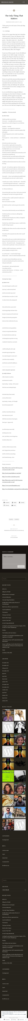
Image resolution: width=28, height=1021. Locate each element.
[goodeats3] (8, 788)
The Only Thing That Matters (8, 600)
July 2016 (4, 673)
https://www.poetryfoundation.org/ (11, 485)
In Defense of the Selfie (7, 652)
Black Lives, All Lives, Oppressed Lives (10, 606)
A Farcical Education (6, 597)
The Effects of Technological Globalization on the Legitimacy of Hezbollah (12, 636)
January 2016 (5, 681)
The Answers (5, 612)
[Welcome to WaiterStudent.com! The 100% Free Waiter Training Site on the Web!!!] (8, 740)
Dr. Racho (12, 22)
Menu (24, 2)
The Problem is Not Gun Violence (9, 632)
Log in (3, 854)
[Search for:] (14, 578)
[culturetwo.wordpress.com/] (20, 825)
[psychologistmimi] (8, 825)
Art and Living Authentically (8, 623)
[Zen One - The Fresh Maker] (20, 764)
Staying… (4, 630)
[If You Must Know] (8, 727)
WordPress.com (5, 865)
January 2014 (5, 700)
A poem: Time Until (6, 620)
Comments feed (5, 861)
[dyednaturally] (20, 788)
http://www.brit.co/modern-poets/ (11, 476)
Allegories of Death (6, 591)
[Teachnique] (20, 715)
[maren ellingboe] (8, 801)
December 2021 (5, 662)
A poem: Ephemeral (6, 609)
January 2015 (5, 695)
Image (3, 650)
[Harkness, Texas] (20, 776)
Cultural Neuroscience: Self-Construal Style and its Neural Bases (12, 640)
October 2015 (5, 689)
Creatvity (17, 519)
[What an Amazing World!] (20, 801)
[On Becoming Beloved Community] (8, 776)
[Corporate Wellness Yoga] (8, 764)
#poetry (11, 519)
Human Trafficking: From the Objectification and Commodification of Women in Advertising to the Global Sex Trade (12, 646)
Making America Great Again (8, 594)
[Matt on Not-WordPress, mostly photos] (8, 813)
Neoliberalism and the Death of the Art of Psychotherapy (11, 603)
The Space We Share (6, 615)
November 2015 (5, 687)
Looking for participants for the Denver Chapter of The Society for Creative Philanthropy (13, 626)
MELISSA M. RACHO (7, 2)
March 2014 (4, 698)
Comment (21, 566)
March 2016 (4, 679)
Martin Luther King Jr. (6, 617)
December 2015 (5, 684)
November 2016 (5, 670)
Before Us (4, 589)
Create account (5, 850)
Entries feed (4, 858)
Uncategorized (5, 839)
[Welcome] (8, 715)
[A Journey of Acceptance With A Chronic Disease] (20, 740)
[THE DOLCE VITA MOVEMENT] (20, 727)
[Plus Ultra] (20, 813)
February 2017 (5, 668)
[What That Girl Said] (8, 752)
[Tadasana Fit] (20, 752)
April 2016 (4, 676)
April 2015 (4, 692)
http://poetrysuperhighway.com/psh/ (11, 473)
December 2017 (5, 665)
